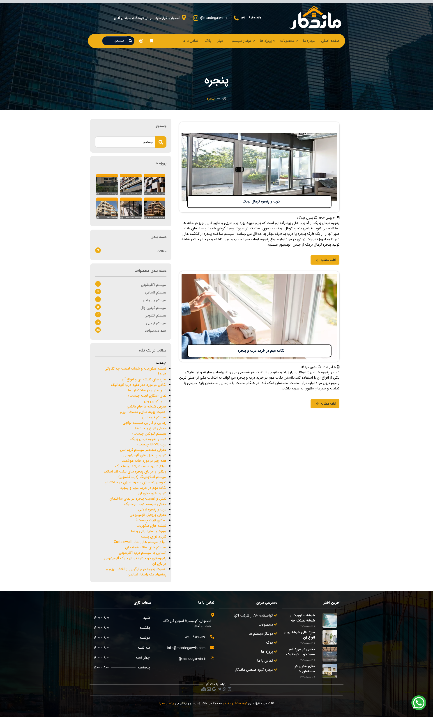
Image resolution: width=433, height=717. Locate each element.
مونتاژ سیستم (241, 41)
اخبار (221, 41)
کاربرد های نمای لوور (151, 493)
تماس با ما (190, 41)
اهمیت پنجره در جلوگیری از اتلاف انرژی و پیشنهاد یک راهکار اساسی (136, 571)
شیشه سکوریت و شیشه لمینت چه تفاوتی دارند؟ (135, 371)
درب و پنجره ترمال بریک (148, 439)
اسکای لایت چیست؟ (151, 520)
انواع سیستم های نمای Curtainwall (140, 542)
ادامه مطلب (330, 125)
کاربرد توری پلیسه (153, 536)
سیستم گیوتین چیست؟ (149, 433)
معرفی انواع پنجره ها (150, 428)
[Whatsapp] (224, 689)
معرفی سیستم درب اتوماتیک (145, 504)
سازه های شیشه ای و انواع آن (144, 379)
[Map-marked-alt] (204, 689)
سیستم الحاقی (155, 292)
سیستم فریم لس (154, 417)
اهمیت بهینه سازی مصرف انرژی (143, 412)
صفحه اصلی (330, 41)
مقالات (161, 251)
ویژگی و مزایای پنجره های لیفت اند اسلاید (135, 471)
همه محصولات (155, 331)
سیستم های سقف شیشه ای (145, 547)
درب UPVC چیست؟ (151, 444)
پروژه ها (266, 41)
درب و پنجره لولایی (152, 509)
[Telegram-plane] (219, 689)
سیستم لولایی (156, 323)
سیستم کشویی (155, 315)
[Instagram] (230, 689)
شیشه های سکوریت (151, 525)
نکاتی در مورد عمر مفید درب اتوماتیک (138, 385)
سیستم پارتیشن (154, 300)
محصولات (287, 41)
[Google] (214, 689)
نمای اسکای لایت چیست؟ (147, 395)
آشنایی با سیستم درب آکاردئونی (142, 553)
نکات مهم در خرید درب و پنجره (143, 488)
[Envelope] (209, 689)
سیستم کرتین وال (153, 308)
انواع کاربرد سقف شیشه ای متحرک (140, 466)
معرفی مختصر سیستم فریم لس (143, 450)
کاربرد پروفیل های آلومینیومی (144, 455)
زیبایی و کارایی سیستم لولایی (144, 423)
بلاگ (208, 41)
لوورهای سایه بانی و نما (148, 531)
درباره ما (309, 41)
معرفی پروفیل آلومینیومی (148, 515)
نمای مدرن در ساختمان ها (147, 390)
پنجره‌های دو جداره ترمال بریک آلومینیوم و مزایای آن (135, 560)
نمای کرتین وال (155, 401)
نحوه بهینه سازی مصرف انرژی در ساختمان (135, 482)
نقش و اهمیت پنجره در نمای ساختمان (138, 498)
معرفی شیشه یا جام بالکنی (146, 406)
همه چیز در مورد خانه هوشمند (144, 460)
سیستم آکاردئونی (153, 285)
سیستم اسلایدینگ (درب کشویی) (142, 477)
